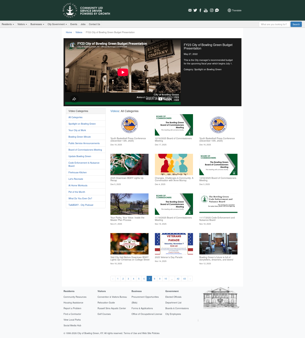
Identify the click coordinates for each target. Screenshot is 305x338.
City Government (56, 24)
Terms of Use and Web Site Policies (141, 333)
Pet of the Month (76, 191)
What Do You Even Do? (80, 198)
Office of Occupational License (147, 313)
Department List (173, 302)
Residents (7, 24)
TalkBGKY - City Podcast (80, 204)
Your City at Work (77, 130)
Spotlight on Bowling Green (82, 123)
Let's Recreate (75, 178)
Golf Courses (104, 313)
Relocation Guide (106, 302)
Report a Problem (72, 308)
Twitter (195, 10)
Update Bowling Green (79, 156)
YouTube (206, 10)
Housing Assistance (73, 302)
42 (178, 278)
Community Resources (75, 296)
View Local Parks (72, 319)
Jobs (83, 24)
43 (184, 278)
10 (165, 278)
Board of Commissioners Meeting (85, 149)
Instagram (211, 10)
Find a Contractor (72, 313)
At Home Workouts (77, 185)
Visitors (21, 24)
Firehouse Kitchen (77, 172)
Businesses (36, 24)
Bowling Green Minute (79, 136)
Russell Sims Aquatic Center (112, 308)
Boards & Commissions (177, 308)
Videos (78, 32)
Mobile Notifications (216, 10)
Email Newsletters (189, 10)
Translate (236, 10)
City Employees (173, 313)
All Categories (75, 117)
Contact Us (94, 24)
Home (69, 32)
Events (73, 24)
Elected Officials (173, 296)
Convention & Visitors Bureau (112, 296)
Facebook (200, 10)
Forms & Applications (142, 308)
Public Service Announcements (84, 143)
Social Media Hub (72, 325)
